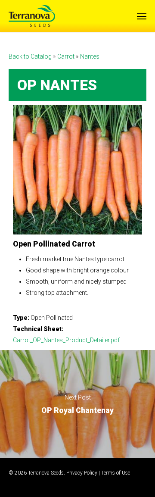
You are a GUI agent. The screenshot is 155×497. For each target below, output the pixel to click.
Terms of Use (115, 473)
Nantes (89, 56)
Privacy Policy (81, 473)
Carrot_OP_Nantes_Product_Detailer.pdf (66, 340)
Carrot (66, 56)
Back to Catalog (31, 56)
